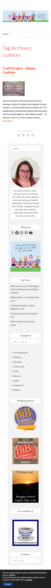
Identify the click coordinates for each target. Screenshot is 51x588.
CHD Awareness (20, 352)
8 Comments (25, 131)
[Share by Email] (32, 135)
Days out (17, 376)
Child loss (17, 357)
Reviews (16, 390)
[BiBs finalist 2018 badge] (25, 417)
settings (29, 580)
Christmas (17, 362)
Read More (8, 121)
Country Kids (19, 366)
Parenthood (18, 385)
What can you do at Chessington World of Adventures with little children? (24, 289)
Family (16, 380)
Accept (7, 584)
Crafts (16, 371)
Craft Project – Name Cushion (19, 70)
